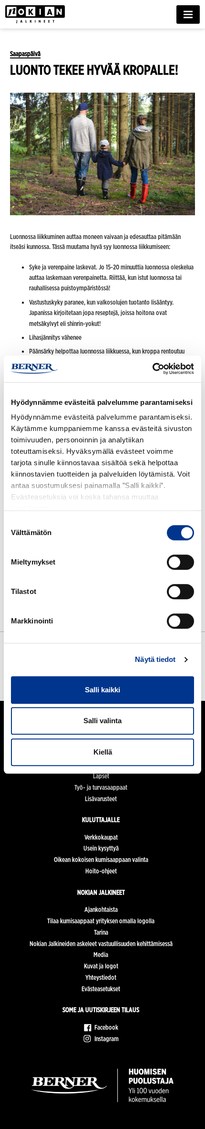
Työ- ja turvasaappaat (100, 787)
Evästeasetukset (101, 989)
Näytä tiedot (155, 659)
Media (100, 954)
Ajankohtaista (101, 909)
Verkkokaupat (101, 837)
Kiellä (102, 752)
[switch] (180, 562)
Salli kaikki (102, 690)
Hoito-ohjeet (101, 871)
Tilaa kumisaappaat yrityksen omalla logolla (100, 921)
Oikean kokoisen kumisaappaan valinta (101, 859)
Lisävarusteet (101, 799)
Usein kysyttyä (101, 848)
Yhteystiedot (100, 977)
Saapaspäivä (25, 53)
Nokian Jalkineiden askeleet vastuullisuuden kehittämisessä (101, 943)
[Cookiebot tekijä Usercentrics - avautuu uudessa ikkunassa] (152, 369)
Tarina (101, 932)
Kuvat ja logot (101, 966)
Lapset (101, 776)
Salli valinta (102, 721)
